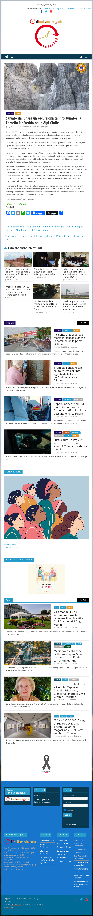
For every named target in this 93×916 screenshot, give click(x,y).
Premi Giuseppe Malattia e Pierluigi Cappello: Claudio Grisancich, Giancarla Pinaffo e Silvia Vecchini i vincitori (69, 690)
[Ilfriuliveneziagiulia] (7, 56)
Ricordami (70, 810)
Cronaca (10, 114)
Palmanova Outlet (47, 840)
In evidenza (67, 330)
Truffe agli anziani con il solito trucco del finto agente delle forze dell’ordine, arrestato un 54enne (69, 374)
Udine (18, 114)
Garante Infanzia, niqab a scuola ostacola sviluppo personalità (46, 272)
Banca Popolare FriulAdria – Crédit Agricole (47, 860)
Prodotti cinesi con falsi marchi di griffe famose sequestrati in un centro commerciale (17, 290)
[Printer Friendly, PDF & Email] (16, 204)
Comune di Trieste (64, 847)
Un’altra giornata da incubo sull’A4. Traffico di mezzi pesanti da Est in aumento (75, 305)
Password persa (69, 824)
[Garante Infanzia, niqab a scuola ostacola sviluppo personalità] (46, 253)
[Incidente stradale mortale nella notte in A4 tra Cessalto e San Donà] (46, 286)
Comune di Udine (63, 851)
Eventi (63, 608)
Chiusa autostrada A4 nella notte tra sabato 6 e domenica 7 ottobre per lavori (17, 273)
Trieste (66, 363)
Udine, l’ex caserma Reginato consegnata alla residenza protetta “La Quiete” (75, 273)
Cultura (57, 644)
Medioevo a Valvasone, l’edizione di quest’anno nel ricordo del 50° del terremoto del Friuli (68, 655)
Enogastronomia (68, 644)
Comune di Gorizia (64, 861)
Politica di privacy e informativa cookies (42, 800)
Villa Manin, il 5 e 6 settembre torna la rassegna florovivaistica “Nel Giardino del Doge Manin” (69, 618)
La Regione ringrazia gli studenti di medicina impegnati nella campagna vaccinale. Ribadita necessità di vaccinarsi (44, 228)
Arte (56, 608)
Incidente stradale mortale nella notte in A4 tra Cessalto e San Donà (45, 305)
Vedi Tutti (83, 323)
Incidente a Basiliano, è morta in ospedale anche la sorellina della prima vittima (69, 339)
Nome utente (68, 795)
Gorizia (66, 433)
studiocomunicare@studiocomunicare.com (81, 884)
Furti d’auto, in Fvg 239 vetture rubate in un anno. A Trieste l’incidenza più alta (70, 444)
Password (67, 802)
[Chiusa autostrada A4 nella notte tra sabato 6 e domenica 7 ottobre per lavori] (18, 253)
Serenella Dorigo (75, 736)
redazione (25, 127)
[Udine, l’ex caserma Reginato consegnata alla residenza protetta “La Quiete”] (75, 253)
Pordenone (78, 400)
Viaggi (68, 647)
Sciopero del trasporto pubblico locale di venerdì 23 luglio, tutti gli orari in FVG (44, 238)
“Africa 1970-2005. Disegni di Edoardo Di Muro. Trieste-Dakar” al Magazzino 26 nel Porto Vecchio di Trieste (70, 726)
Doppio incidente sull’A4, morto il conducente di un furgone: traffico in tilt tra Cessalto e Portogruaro (70, 408)
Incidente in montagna (40, 127)
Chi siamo (38, 795)
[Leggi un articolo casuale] (86, 56)
